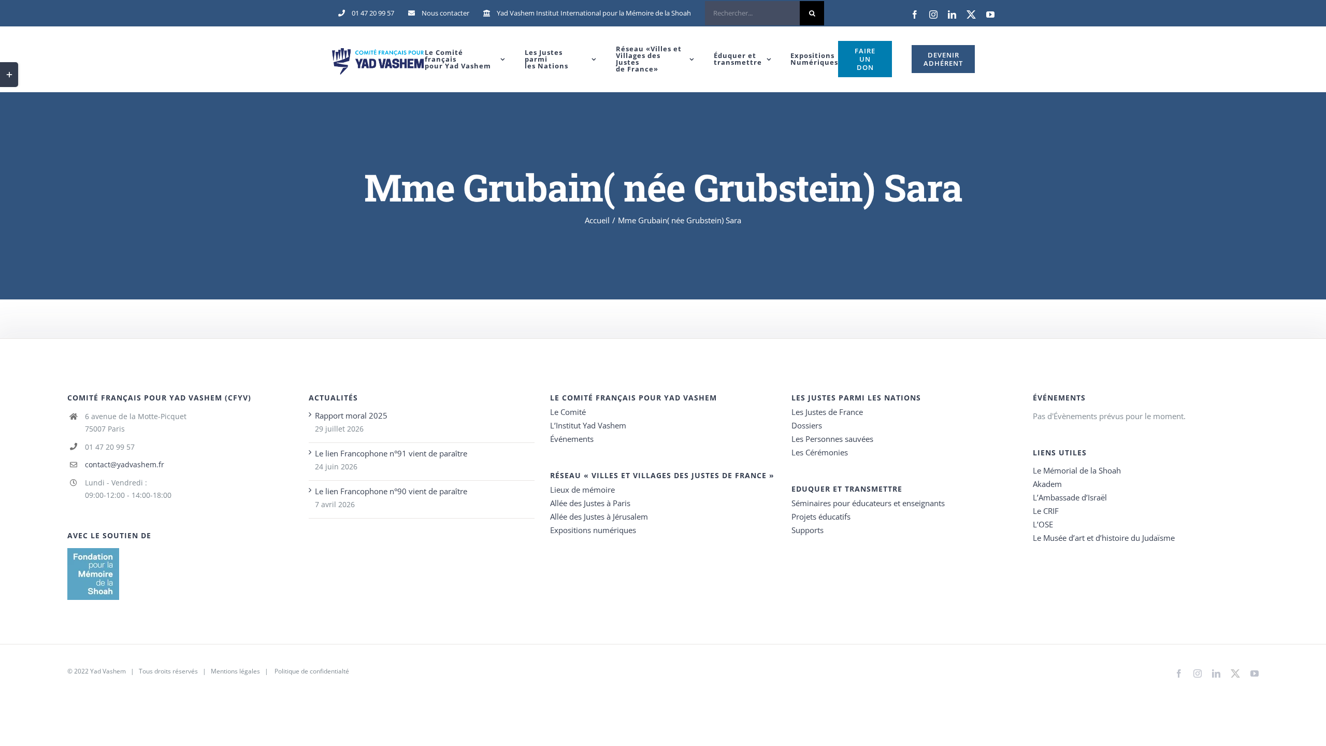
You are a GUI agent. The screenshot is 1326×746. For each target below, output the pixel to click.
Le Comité (568, 412)
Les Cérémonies (819, 452)
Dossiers (806, 425)
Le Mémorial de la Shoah (1077, 470)
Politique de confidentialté (312, 671)
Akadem (1047, 484)
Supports (807, 530)
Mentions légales (235, 671)
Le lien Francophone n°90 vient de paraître (391, 491)
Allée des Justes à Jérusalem (599, 516)
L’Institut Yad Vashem (588, 425)
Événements (572, 439)
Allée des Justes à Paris (590, 503)
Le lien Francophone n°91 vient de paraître (391, 453)
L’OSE (1043, 524)
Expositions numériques (593, 530)
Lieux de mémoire (582, 489)
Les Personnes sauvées (832, 439)
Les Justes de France (827, 412)
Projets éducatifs (821, 516)
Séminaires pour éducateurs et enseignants (868, 503)
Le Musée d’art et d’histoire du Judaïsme (1104, 538)
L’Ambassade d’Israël (1070, 497)
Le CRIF (1046, 511)
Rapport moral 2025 (351, 415)
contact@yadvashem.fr (124, 464)
